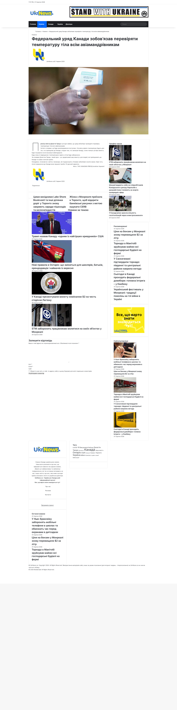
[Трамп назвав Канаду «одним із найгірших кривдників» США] (52, 233)
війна (83, 455)
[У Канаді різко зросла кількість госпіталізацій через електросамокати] (120, 210)
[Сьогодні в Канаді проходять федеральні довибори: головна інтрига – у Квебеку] (125, 427)
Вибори (90, 447)
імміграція (76, 457)
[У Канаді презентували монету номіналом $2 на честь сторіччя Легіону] (52, 294)
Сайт (30, 369)
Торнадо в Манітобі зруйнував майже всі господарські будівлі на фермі (128, 396)
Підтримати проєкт (47, 505)
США (83, 453)
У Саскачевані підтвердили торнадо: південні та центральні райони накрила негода (127, 406)
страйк (93, 455)
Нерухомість (99, 450)
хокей (97, 455)
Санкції (88, 453)
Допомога (81, 450)
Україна (60, 24)
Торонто (99, 453)
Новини (41, 24)
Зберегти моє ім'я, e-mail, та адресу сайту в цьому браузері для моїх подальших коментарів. (61, 371)
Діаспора (69, 24)
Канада (50, 24)
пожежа (88, 455)
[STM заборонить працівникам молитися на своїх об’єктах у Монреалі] (52, 326)
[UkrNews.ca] (42, 12)
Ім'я (30, 364)
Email (31, 366)
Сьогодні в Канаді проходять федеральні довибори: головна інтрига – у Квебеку (127, 431)
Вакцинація (84, 447)
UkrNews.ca (50, 61)
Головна (33, 24)
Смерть (92, 453)
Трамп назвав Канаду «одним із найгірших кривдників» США (68, 236)
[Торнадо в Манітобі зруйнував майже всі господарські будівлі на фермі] (125, 392)
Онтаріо (77, 452)
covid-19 (76, 447)
